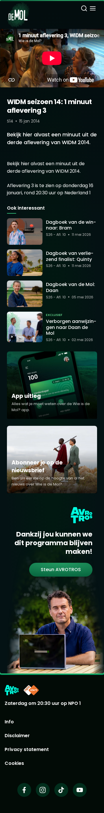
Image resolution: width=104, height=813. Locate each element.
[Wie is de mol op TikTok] (61, 790)
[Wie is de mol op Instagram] (43, 790)
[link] (60, 570)
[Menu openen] (92, 9)
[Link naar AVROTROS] (12, 690)
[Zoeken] (84, 9)
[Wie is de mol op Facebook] (24, 790)
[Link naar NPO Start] (31, 690)
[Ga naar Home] (18, 11)
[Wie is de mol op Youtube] (80, 790)
